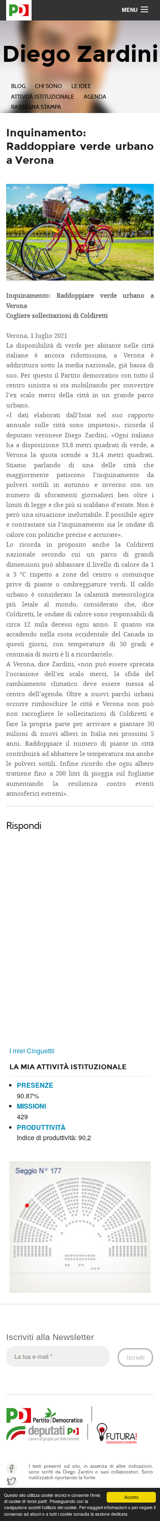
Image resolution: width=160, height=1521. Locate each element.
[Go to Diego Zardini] (80, 10)
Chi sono (48, 86)
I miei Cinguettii (32, 1050)
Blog (18, 86)
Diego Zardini (80, 54)
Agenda (95, 96)
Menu (129, 10)
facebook (11, 1468)
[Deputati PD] (42, 1432)
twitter (11, 1481)
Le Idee (81, 86)
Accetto (131, 1497)
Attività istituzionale (42, 96)
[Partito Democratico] (44, 1414)
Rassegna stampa (36, 107)
